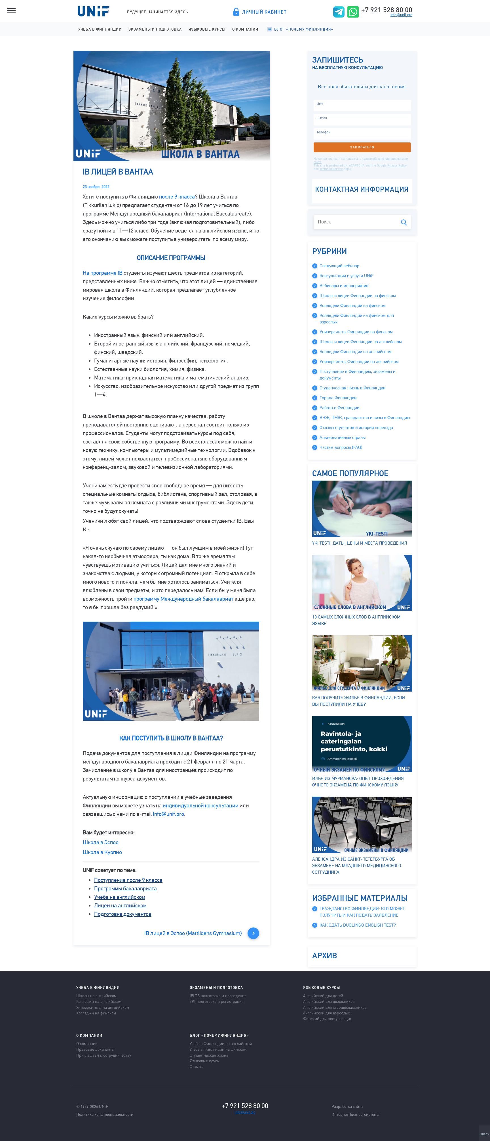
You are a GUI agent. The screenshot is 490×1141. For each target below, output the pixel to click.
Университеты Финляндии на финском (356, 332)
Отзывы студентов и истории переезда (356, 427)
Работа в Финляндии (339, 408)
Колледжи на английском (98, 1001)
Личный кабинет (264, 12)
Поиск (404, 222)
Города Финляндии (338, 398)
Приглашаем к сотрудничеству (103, 1054)
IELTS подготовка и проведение (218, 995)
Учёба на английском (119, 897)
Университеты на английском (102, 1007)
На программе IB (102, 272)
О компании (245, 29)
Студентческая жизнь (209, 1054)
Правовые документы (95, 1049)
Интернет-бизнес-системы (355, 1114)
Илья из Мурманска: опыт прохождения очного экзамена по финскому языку (358, 782)
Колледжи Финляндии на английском (356, 352)
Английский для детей (323, 995)
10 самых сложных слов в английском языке (356, 620)
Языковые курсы (207, 29)
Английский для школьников (328, 1001)
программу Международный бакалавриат (183, 598)
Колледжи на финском (96, 1012)
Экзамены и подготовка (155, 29)
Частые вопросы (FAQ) (341, 447)
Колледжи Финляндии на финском (353, 305)
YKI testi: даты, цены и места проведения (359, 543)
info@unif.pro (401, 15)
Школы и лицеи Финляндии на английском (361, 342)
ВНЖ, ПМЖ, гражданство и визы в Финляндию (365, 418)
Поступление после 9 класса (128, 880)
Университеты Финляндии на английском (359, 361)
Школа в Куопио (102, 852)
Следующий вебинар (339, 266)
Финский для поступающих (327, 1018)
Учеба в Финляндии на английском (221, 1043)
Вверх (484, 1134)
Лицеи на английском (120, 905)
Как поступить (141, 738)
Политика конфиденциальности (104, 1114)
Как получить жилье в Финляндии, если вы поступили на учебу (358, 701)
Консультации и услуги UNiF (346, 276)
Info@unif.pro (168, 814)
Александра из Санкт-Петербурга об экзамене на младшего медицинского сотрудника (356, 865)
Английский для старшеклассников (334, 1007)
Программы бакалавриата (125, 888)
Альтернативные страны (343, 437)
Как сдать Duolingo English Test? (358, 925)
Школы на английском (96, 995)
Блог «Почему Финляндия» (303, 29)
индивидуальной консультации (200, 805)
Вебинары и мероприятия (344, 286)
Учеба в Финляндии (100, 29)
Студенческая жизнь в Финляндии (352, 388)
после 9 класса (177, 196)
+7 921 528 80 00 (386, 9)
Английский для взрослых (326, 1012)
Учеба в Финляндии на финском (218, 1049)
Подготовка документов (122, 914)
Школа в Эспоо (101, 842)
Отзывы (197, 1066)
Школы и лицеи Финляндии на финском (358, 295)
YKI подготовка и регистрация (217, 1001)
